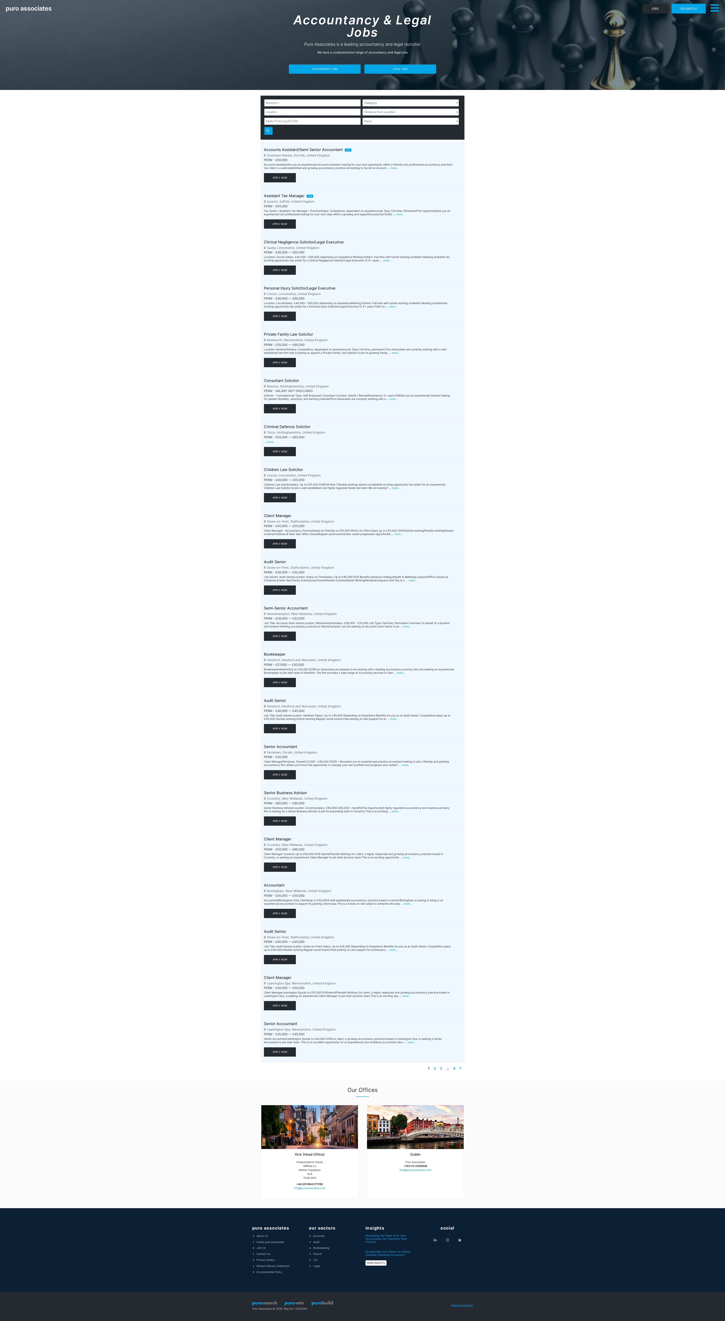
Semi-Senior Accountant (286, 608)
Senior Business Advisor (285, 793)
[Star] (460, 1240)
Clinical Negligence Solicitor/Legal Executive (304, 242)
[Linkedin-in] (435, 1240)
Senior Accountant (280, 747)
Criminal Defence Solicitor (287, 427)
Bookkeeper (274, 654)
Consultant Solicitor (281, 381)
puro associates (29, 8)
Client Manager (277, 516)
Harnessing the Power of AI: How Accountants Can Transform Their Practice (386, 1239)
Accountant (274, 885)
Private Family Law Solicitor (288, 334)
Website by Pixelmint (462, 1305)
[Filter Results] (268, 131)
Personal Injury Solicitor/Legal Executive (300, 288)
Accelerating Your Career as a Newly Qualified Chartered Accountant (388, 1253)
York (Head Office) (310, 1154)
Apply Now (280, 177)
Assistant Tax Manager (284, 196)
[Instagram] (447, 1240)
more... (394, 168)
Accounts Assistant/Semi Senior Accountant (303, 150)
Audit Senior (275, 562)
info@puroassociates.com (309, 1188)
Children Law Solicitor (283, 470)
